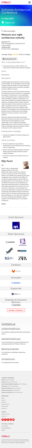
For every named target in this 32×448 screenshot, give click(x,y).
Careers (3, 430)
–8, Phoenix (14, 384)
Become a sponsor (15, 310)
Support (3, 412)
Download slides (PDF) (10, 59)
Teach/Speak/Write (6, 428)
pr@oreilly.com (8, 359)
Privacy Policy (4, 406)
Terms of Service (4, 442)
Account (3, 400)
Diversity (3, 402)
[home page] (6, 2)
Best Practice (15, 49)
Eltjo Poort (4, 42)
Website (3, 203)
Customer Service (5, 414)
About (2, 398)
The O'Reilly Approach (7, 423)
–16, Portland (7, 380)
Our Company (4, 426)
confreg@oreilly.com (10, 329)
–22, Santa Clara (9, 386)
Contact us (8, 324)
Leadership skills (5, 47)
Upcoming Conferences (7, 377)
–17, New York (9, 382)
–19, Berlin (11, 388)
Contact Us (4, 408)
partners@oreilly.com (11, 339)
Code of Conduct (5, 404)
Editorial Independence (20, 442)
